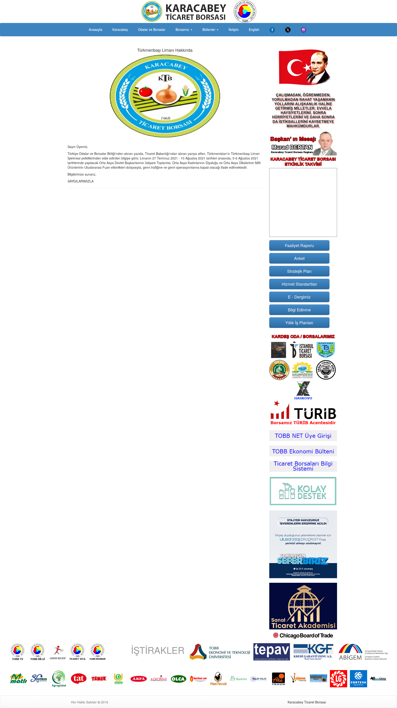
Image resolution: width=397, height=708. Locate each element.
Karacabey (120, 29)
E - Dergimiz (299, 297)
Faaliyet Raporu (299, 245)
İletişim (234, 29)
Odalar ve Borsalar (151, 29)
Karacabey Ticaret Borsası (307, 702)
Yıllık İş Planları (299, 322)
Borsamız (183, 29)
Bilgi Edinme (299, 310)
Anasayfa (95, 29)
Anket (299, 258)
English (254, 29)
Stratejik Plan (299, 271)
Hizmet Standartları (299, 284)
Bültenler (209, 29)
